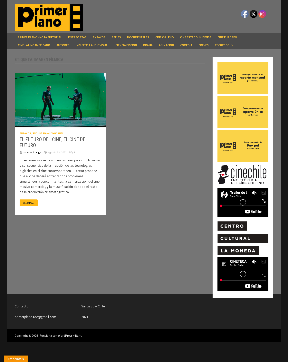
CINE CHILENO (164, 37)
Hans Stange (34, 152)
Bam (78, 335)
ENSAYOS (99, 37)
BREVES (203, 45)
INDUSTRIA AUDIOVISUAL (92, 45)
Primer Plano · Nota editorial (40, 37)
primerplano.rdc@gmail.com (35, 316)
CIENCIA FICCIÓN (126, 45)
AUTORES (62, 45)
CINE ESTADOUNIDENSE (195, 37)
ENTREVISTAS (77, 37)
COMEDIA (186, 45)
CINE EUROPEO (227, 37)
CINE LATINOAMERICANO (34, 45)
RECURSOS (222, 45)
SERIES (116, 37)
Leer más (28, 202)
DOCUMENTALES (138, 37)
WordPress (65, 335)
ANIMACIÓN (166, 45)
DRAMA (148, 45)
